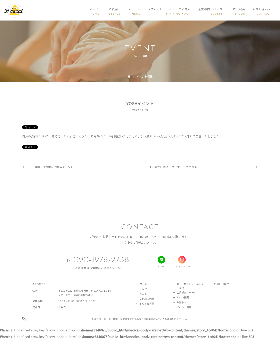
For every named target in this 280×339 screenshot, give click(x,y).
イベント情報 (184, 307)
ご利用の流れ (146, 298)
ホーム (94, 9)
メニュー (134, 9)
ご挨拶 (113, 9)
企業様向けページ (210, 9)
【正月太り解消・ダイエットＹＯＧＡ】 (174, 167)
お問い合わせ (262, 9)
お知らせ (182, 302)
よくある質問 (146, 303)
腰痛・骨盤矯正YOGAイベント (53, 167)
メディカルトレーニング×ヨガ (169, 9)
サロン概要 (237, 9)
